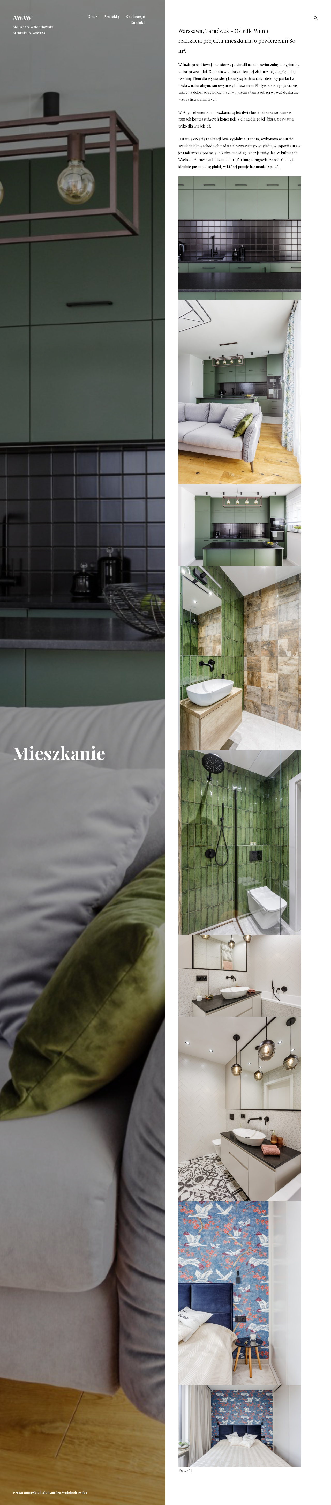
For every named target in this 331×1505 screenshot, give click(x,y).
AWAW (22, 17)
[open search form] (314, 18)
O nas (92, 16)
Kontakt (137, 22)
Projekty (111, 16)
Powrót (185, 1470)
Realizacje (135, 16)
